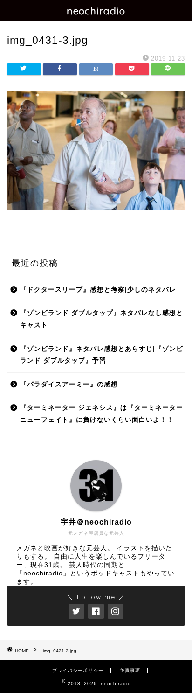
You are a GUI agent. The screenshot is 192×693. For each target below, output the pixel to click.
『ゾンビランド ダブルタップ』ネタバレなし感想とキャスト (101, 319)
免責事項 (130, 670)
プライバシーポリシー (77, 670)
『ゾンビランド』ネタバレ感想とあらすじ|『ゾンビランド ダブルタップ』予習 (101, 354)
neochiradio (96, 11)
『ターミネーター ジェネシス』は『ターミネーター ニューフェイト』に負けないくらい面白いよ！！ (101, 413)
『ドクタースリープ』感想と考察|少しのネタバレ (98, 289)
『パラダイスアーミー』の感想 (69, 384)
